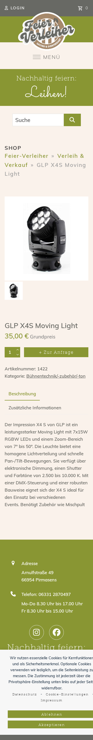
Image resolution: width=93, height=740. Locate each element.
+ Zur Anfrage (56, 352)
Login (18, 7)
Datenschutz (24, 694)
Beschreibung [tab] (22, 393)
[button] (46, 57)
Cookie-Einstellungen (67, 694)
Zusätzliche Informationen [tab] (35, 407)
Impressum (52, 700)
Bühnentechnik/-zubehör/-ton (56, 376)
